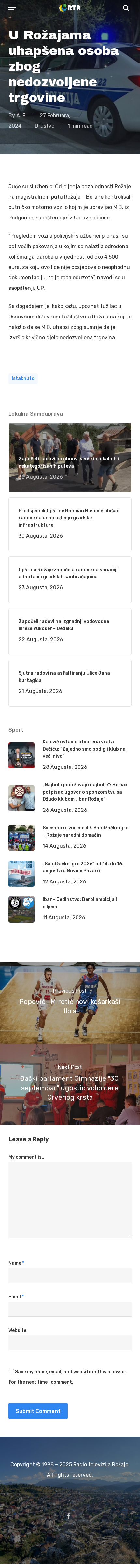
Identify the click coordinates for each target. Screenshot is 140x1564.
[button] (12, 8)
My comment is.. (26, 1157)
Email (16, 1297)
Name (16, 1263)
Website (17, 1330)
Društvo (44, 126)
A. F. (21, 115)
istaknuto (23, 378)
